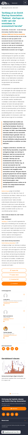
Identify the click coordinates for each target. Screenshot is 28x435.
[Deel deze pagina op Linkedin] (12, 348)
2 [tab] (12, 393)
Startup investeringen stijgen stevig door (12, 376)
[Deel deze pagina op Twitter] (8, 348)
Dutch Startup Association (17, 34)
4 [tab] (15, 393)
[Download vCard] (24, 294)
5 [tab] (17, 393)
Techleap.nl (5, 34)
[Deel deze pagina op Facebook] (16, 348)
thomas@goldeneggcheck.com (10, 335)
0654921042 (6, 319)
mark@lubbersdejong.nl (8, 318)
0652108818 (6, 336)
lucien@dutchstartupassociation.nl (10, 302)
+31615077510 (6, 303)
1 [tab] (10, 393)
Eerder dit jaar (5, 191)
